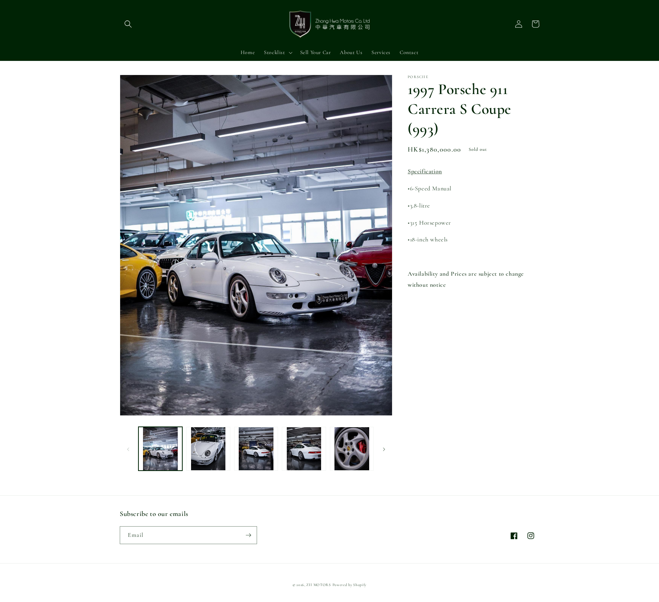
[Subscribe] (248, 535)
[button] (128, 24)
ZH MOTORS (318, 585)
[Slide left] (128, 449)
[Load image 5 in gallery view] (352, 449)
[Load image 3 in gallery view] (256, 449)
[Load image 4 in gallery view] (304, 449)
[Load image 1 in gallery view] (160, 449)
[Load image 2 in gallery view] (208, 449)
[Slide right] (384, 449)
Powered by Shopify (350, 585)
